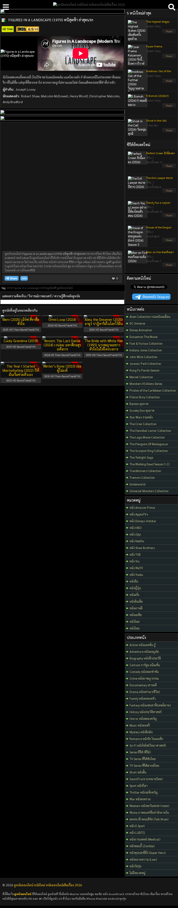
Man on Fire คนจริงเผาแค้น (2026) (160, 254)
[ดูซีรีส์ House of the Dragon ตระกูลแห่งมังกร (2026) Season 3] (169, 241)
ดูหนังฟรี (51, 288)
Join (24, 278)
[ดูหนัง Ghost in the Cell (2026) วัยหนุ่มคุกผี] (169, 131)
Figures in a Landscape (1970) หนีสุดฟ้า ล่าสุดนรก (50, 19)
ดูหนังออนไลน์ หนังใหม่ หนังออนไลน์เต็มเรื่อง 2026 (48, 885)
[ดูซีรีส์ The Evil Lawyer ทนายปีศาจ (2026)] (169, 192)
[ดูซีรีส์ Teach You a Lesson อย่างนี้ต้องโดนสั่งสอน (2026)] (169, 216)
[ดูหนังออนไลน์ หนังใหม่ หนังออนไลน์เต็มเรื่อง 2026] (89, 4)
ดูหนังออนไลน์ (65, 288)
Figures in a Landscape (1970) (29, 288)
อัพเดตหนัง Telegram (156, 297)
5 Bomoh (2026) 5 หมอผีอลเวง (157, 97)
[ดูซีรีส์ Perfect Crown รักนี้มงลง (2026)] (169, 167)
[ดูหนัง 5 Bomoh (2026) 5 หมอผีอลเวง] (169, 107)
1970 (9, 288)
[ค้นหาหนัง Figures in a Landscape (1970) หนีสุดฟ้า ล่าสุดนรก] (3, 20)
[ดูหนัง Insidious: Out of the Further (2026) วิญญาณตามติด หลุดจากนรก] (169, 82)
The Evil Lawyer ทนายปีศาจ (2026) (159, 179)
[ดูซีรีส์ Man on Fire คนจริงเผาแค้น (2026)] (169, 266)
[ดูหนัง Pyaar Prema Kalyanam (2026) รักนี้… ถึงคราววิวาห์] (169, 57)
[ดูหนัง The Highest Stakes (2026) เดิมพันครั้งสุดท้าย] (169, 32)
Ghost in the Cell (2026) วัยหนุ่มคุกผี (157, 122)
